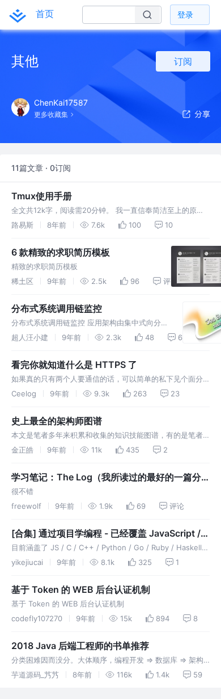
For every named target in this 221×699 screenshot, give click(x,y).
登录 (185, 14)
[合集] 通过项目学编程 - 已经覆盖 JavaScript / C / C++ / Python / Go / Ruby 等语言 (110, 534)
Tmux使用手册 (41, 196)
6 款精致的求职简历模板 (60, 252)
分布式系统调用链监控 (56, 308)
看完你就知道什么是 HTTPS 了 (74, 364)
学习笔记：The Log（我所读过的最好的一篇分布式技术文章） (106, 477)
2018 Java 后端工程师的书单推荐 (80, 645)
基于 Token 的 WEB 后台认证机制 (80, 589)
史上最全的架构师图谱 (56, 420)
